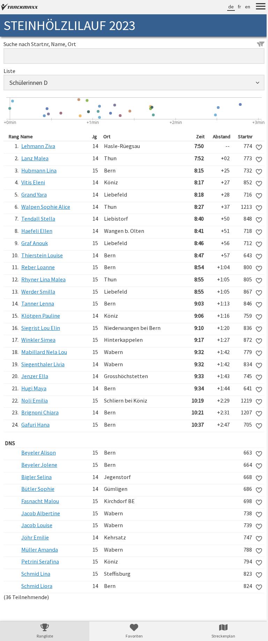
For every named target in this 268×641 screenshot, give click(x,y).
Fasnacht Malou (40, 501)
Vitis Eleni (33, 182)
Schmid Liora (36, 585)
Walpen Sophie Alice (45, 206)
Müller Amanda (39, 549)
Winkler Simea (38, 339)
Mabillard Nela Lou (44, 351)
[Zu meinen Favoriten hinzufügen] (254, 147)
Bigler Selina (36, 476)
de (226, 6)
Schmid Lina (35, 573)
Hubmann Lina (38, 170)
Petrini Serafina (40, 561)
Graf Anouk (34, 243)
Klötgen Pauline (40, 315)
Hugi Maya (33, 388)
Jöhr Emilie (35, 537)
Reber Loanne (37, 267)
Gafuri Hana (35, 424)
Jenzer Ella (34, 376)
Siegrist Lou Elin (40, 327)
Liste (9, 70)
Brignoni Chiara (39, 412)
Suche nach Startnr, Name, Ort (39, 43)
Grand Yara (33, 194)
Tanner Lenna (37, 303)
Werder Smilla (38, 291)
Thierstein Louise (41, 255)
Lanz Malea (34, 158)
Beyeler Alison (38, 452)
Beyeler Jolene (39, 464)
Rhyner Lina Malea (43, 279)
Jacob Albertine (40, 513)
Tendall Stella (38, 218)
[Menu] (255, 7)
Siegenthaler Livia (42, 364)
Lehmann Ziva (38, 145)
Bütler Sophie (37, 488)
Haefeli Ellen (36, 230)
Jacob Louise (36, 525)
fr (234, 6)
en (242, 6)
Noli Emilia (34, 400)
